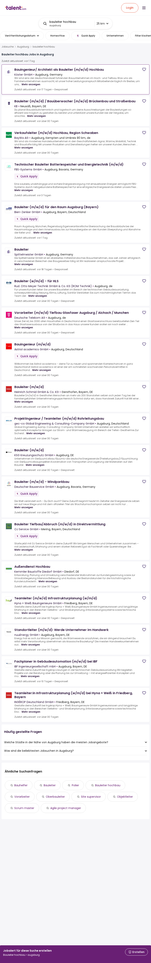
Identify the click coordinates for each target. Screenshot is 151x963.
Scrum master (24, 808)
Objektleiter (125, 797)
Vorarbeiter (22, 797)
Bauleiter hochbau (107, 785)
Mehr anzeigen (31, 84)
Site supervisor (91, 797)
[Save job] (144, 69)
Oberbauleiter (55, 797)
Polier (75, 785)
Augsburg (23, 47)
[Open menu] (144, 7)
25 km (101, 24)
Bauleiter (50, 785)
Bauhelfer (21, 785)
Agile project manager (65, 808)
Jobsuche (8, 47)
